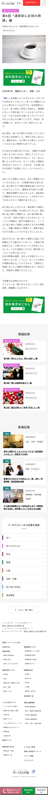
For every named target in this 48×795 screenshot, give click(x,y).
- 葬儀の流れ (6, 659)
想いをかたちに (9, 30)
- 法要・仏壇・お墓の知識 (27, 723)
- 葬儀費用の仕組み (27, 659)
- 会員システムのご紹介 (6, 664)
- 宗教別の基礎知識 (27, 719)
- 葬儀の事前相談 (6, 655)
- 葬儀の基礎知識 (27, 707)
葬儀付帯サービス (8, 670)
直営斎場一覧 (29, 696)
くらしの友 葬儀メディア (23, 623)
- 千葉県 (26, 687)
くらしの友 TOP (7, 623)
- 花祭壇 (5, 674)
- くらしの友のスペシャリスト (6, 723)
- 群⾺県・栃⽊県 (27, 691)
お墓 (8, 570)
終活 (8, 554)
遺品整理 (10, 595)
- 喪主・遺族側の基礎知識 (27, 711)
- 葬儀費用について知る (27, 651)
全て (8, 537)
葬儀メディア (7, 740)
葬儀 (8, 562)
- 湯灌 (4, 679)
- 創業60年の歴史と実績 (6, 710)
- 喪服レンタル (6, 691)
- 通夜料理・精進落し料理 (6, 683)
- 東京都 (26, 674)
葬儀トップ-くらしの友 (11, 642)
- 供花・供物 (6, 687)
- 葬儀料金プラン (27, 664)
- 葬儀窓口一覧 (6, 755)
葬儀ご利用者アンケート (32, 751)
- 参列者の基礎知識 (27, 715)
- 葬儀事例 (5, 731)
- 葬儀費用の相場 (27, 655)
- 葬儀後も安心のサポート (6, 727)
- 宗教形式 (5, 715)
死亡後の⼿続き (13, 586)
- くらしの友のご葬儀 (6, 706)
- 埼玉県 (26, 683)
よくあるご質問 (29, 747)
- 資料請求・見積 (6, 751)
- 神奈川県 (27, 678)
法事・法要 (11, 578)
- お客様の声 (6, 736)
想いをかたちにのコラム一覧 (12, 631)
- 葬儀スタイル (6, 719)
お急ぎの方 (6, 647)
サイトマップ (29, 760)
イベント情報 (29, 756)
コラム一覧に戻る (25, 609)
